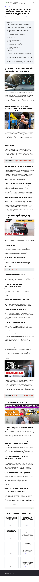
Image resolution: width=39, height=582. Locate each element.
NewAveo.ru (17, 2)
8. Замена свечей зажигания (14, 47)
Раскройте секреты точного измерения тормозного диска (11, 531)
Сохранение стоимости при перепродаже (17, 34)
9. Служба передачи (13, 48)
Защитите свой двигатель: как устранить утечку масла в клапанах (11, 560)
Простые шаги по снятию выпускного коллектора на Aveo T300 (11, 518)
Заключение (9, 50)
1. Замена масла (12, 37)
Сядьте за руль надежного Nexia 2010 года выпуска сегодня (27, 559)
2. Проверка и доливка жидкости (15, 38)
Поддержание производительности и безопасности (19, 30)
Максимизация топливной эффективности (17, 31)
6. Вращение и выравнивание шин (15, 44)
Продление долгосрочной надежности (16, 33)
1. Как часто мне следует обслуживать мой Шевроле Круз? (20, 53)
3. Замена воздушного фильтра (15, 40)
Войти (13, 573)
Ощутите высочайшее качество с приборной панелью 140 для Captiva (27, 518)
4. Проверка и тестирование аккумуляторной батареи (19, 41)
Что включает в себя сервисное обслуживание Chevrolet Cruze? (20, 36)
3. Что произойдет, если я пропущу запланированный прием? (21, 57)
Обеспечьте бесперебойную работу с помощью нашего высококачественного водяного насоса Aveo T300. (27, 546)
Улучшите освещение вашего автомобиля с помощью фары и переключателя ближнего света (11, 546)
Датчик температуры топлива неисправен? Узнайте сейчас (27, 531)
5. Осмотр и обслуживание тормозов (16, 43)
